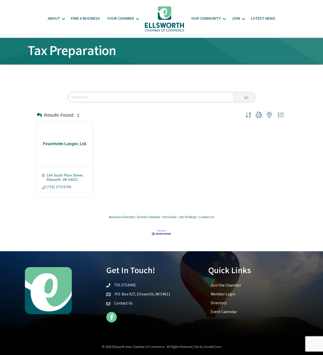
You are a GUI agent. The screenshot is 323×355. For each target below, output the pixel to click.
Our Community (206, 19)
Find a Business (85, 19)
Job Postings (188, 217)
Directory (219, 303)
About (54, 19)
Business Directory (122, 217)
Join (236, 19)
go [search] (246, 97)
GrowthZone (212, 347)
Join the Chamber (226, 286)
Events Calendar (148, 217)
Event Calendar (224, 312)
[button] (39, 115)
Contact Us (206, 217)
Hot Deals (169, 217)
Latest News (263, 19)
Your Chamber (120, 19)
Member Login (223, 294)
